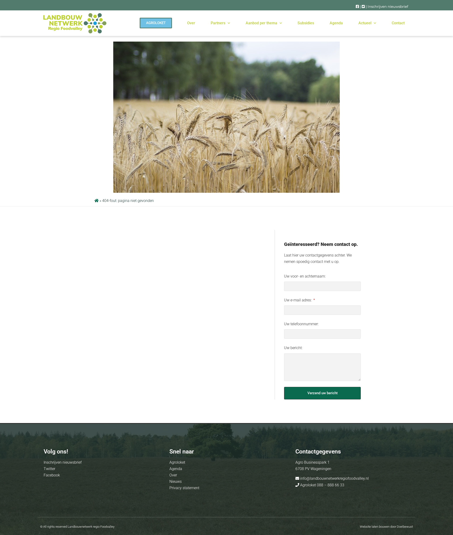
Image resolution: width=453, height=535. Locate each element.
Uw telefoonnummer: (301, 324)
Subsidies (306, 23)
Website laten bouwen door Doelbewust (386, 526)
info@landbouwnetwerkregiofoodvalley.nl (334, 478)
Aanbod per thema (261, 23)
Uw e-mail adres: (298, 300)
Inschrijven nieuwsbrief (388, 6)
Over (191, 23)
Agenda (336, 23)
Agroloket (177, 462)
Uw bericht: (293, 348)
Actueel (364, 23)
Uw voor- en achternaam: (305, 276)
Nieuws (175, 481)
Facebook (52, 475)
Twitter (49, 469)
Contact (398, 23)
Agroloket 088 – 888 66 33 (321, 485)
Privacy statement (184, 488)
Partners (218, 23)
